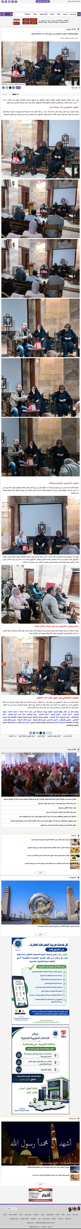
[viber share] (30, 733)
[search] (2, 14)
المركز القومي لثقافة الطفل (27, 736)
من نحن (50, 1226)
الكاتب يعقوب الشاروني (54, 736)
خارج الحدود (28, 1214)
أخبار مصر (73, 14)
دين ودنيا (60, 1218)
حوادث (35, 14)
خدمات (21, 1214)
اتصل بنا (43, 1226)
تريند (39, 1218)
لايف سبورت (30, 1222)
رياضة (58, 14)
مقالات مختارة (13, 1214)
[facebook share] (13, 87)
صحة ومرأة (68, 1218)
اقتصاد (52, 14)
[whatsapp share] (7, 87)
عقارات (5, 1214)
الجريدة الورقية (42, 1)
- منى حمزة (75, 87)
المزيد (40, 873)
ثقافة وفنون (43, 14)
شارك (17, 88)
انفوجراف (33, 1218)
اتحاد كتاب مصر (68, 736)
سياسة (65, 14)
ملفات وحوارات (24, 1218)
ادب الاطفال (12, 736)
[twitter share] (10, 87)
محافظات (27, 14)
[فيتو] (79, 14)
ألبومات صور (46, 1218)
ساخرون (53, 1218)
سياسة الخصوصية (34, 1226)
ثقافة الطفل (41, 736)
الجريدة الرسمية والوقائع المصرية (45, 1222)
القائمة (7, 14)
